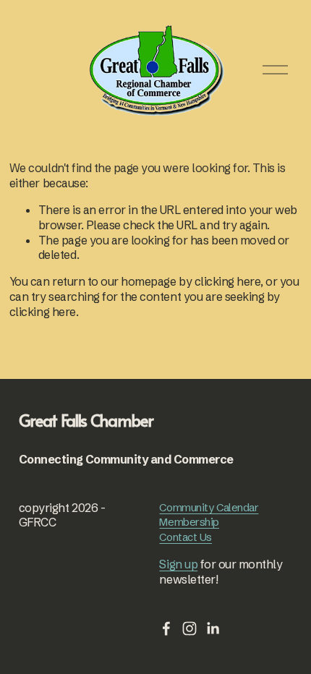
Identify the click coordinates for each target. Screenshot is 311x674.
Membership (189, 522)
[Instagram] (189, 628)
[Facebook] (166, 628)
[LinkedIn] (212, 628)
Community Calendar (208, 507)
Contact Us (185, 537)
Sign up (178, 564)
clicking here (228, 281)
